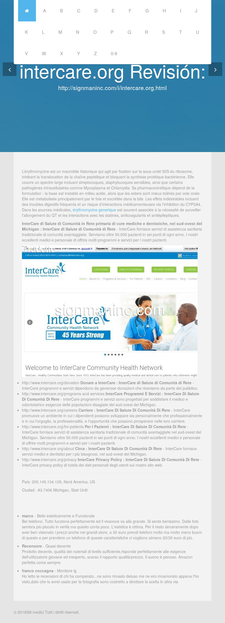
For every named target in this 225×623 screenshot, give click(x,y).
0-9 (114, 53)
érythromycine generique (94, 209)
